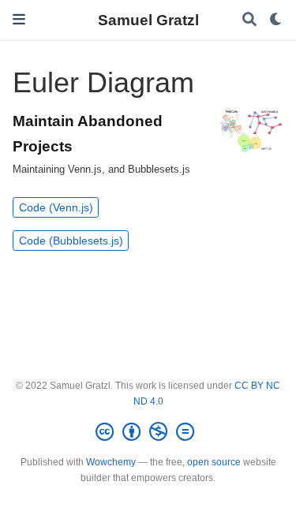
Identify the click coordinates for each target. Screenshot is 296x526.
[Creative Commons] (148, 432)
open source (214, 462)
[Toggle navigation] (19, 19)
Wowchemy (111, 462)
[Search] (249, 20)
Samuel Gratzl (148, 19)
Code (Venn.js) (56, 207)
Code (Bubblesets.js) (71, 240)
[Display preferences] (276, 20)
